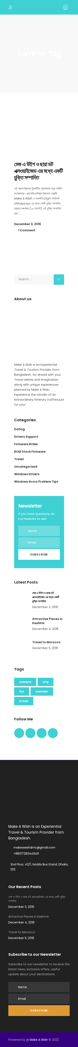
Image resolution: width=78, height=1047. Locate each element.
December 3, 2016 (27, 224)
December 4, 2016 (45, 629)
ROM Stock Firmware (30, 452)
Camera (25, 682)
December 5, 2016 (45, 648)
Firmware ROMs (26, 444)
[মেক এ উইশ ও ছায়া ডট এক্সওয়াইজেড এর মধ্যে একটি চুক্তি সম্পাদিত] (39, 128)
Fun (21, 691)
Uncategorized (25, 467)
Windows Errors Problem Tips (36, 482)
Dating (19, 429)
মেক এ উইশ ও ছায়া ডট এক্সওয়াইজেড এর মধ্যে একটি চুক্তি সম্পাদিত (38, 171)
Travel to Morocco (46, 642)
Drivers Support (26, 437)
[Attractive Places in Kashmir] (21, 624)
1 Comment (26, 230)
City (45, 682)
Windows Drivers (27, 474)
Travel (19, 459)
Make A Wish (39, 1040)
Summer (42, 691)
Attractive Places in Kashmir (28, 916)
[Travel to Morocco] (21, 647)
